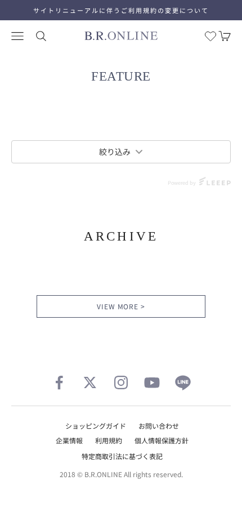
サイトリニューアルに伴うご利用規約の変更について (121, 10)
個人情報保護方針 (162, 440)
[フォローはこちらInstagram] (121, 382)
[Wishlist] (210, 36)
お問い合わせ (158, 425)
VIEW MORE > (121, 306)
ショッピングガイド (95, 425)
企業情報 (69, 440)
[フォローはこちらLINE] (182, 382)
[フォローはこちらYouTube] (152, 382)
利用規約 (108, 440)
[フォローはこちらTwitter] (90, 382)
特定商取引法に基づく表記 (122, 456)
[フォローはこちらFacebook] (59, 382)
